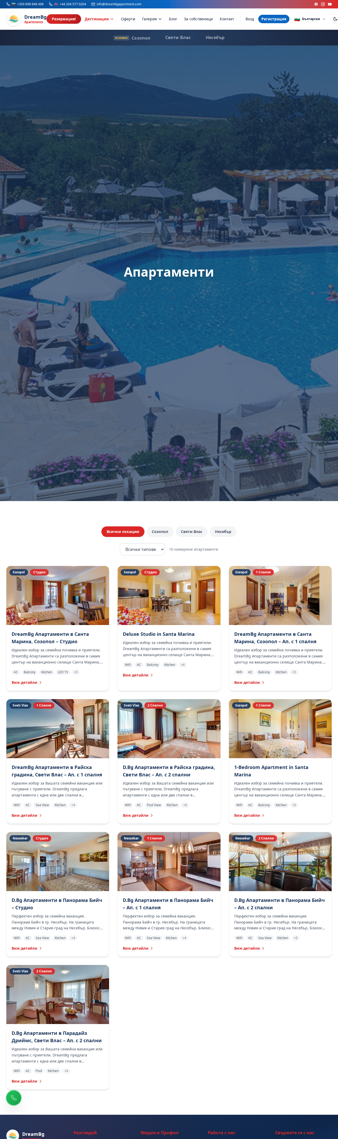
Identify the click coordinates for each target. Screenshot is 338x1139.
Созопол (160, 531)
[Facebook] (316, 4)
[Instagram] (323, 4)
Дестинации (97, 18)
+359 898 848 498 (28, 4)
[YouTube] (330, 4)
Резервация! (64, 18)
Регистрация (273, 18)
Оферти (128, 18)
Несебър (223, 531)
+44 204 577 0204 (70, 4)
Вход (250, 18)
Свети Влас (191, 531)
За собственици (198, 18)
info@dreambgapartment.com (119, 4)
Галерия (149, 18)
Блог (173, 18)
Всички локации (123, 531)
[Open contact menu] (13, 1097)
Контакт (227, 18)
